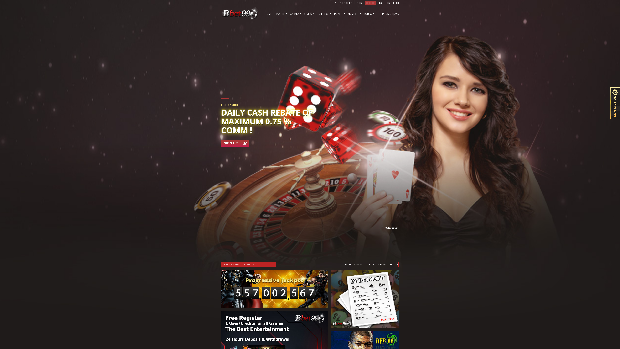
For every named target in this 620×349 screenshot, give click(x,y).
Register (370, 3)
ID (393, 3)
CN (397, 3)
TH (384, 3)
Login (359, 3)
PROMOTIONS (390, 13)
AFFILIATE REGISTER (343, 3)
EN (389, 3)
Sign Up (231, 143)
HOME (268, 13)
